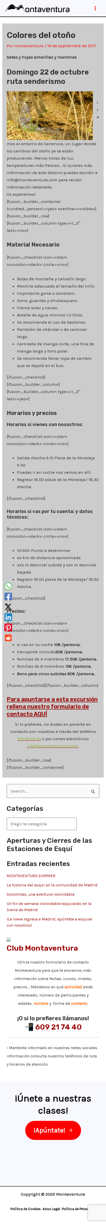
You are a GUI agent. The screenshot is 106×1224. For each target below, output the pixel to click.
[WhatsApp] (8, 586)
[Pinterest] (8, 627)
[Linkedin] (8, 617)
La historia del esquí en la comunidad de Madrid (52, 885)
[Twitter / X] (8, 607)
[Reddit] (8, 638)
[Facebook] (8, 596)
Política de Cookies (26, 1209)
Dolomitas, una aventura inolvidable (41, 894)
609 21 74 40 (58, 1027)
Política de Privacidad (78, 1209)
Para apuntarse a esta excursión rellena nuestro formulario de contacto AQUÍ (52, 706)
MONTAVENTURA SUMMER (31, 875)
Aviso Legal (51, 1209)
